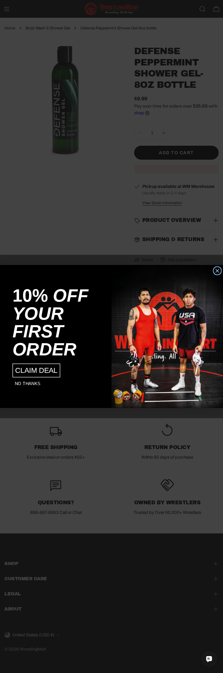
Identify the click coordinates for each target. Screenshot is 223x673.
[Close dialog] (217, 271)
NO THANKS (27, 383)
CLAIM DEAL (36, 370)
